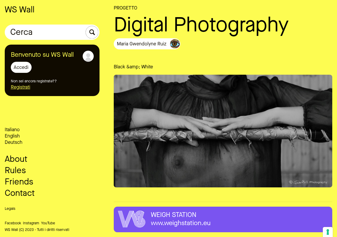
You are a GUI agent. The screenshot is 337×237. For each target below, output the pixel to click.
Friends (19, 181)
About (16, 159)
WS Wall (19, 9)
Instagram (31, 223)
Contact (20, 193)
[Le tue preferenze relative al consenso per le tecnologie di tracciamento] (328, 232)
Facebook (13, 223)
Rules (15, 170)
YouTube (48, 223)
